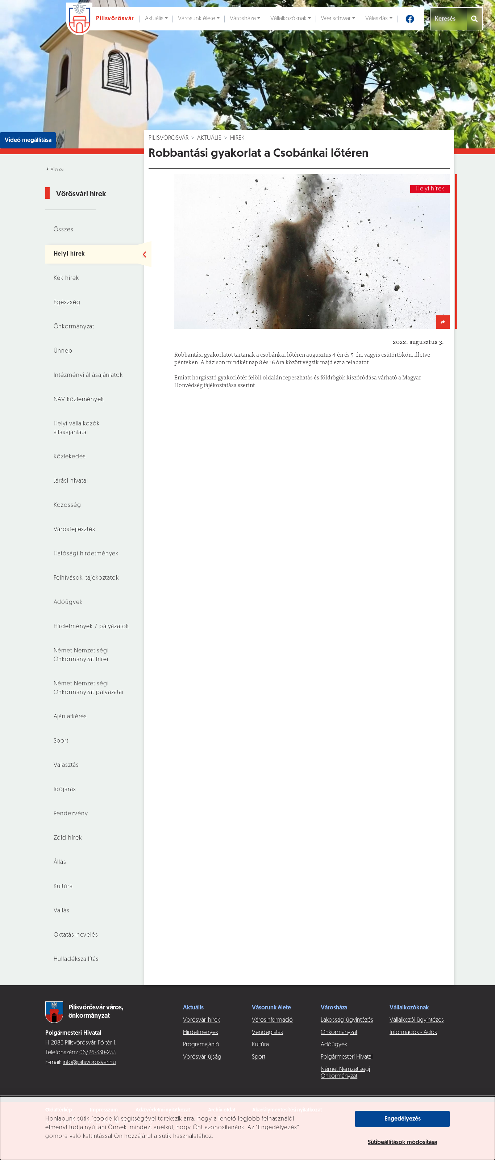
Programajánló (201, 1045)
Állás (60, 862)
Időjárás (65, 790)
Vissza (56, 169)
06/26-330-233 (97, 1053)
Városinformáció (272, 1020)
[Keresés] (475, 18)
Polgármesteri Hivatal (347, 1057)
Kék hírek (66, 278)
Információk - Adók (413, 1032)
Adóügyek (68, 602)
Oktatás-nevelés (76, 935)
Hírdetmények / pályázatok (91, 627)
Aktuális (154, 19)
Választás (376, 19)
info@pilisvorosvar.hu (89, 1063)
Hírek (237, 138)
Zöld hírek (68, 838)
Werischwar (336, 19)
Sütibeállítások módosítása (402, 1143)
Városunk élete (196, 19)
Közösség (67, 505)
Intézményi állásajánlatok (88, 375)
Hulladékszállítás (76, 959)
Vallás (62, 911)
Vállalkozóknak (288, 19)
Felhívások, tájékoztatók (86, 578)
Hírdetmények (200, 1032)
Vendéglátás (267, 1032)
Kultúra (63, 887)
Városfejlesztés (74, 530)
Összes (64, 230)
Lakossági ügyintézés (347, 1020)
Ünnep (63, 351)
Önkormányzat (74, 327)
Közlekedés (70, 457)
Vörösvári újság (202, 1057)
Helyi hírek (70, 254)
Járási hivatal (71, 481)
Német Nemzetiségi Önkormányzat (345, 1073)
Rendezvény (71, 814)
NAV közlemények (79, 400)
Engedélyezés (402, 1119)
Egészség (67, 303)
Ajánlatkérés (70, 717)
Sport (61, 741)
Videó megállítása (28, 140)
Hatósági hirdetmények (86, 554)
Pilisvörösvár (168, 138)
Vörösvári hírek (201, 1020)
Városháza (243, 19)
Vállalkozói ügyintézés (417, 1020)
